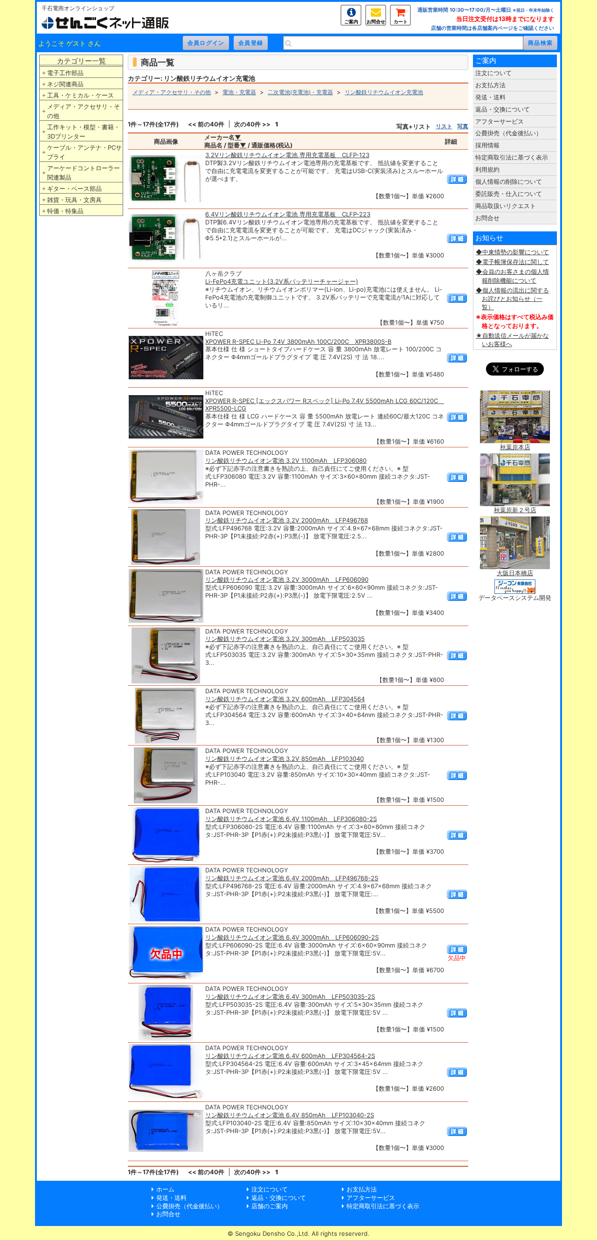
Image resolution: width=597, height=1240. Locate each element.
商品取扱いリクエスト (505, 205)
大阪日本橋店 (515, 573)
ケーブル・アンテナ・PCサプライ (84, 152)
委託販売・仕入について (508, 193)
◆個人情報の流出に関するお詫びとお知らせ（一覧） (512, 298)
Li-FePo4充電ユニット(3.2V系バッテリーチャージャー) (281, 281)
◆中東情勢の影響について (512, 252)
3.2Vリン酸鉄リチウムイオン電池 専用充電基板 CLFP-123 (287, 155)
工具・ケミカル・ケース (80, 95)
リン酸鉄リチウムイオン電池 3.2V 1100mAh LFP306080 (286, 460)
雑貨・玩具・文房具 (74, 199)
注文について (493, 73)
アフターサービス (499, 121)
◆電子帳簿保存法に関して (512, 261)
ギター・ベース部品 (74, 188)
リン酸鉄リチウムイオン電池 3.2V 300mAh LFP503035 (285, 638)
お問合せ (376, 21)
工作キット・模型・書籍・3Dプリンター (83, 131)
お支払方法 (490, 85)
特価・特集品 (65, 211)
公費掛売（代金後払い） (508, 133)
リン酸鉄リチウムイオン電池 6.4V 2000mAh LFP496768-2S (291, 878)
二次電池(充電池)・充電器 (300, 92)
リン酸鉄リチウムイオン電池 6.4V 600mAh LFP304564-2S (290, 1055)
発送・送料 (490, 97)
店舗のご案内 (269, 1206)
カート (401, 21)
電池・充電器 (239, 92)
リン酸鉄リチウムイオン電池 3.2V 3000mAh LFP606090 (286, 579)
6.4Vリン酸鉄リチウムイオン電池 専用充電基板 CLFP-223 (287, 214)
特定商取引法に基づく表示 (511, 157)
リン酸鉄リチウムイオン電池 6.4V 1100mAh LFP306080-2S (291, 818)
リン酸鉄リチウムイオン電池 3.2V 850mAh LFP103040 (284, 758)
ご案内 (351, 21)
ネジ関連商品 (65, 84)
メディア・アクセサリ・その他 (83, 111)
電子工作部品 (65, 73)
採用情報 (487, 145)
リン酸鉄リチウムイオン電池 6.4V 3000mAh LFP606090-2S (292, 937)
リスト (444, 126)
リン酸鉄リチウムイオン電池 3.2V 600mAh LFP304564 (285, 699)
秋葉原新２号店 (515, 510)
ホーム (165, 1189)
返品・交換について (502, 109)
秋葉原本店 (515, 447)
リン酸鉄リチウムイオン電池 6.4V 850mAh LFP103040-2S (289, 1115)
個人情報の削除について (508, 181)
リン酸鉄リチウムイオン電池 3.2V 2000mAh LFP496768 (286, 520)
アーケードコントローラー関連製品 (83, 172)
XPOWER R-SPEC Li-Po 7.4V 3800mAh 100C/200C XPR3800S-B (298, 341)
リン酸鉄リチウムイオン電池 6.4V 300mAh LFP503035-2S (290, 996)
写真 (462, 126)
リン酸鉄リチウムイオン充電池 (384, 92)
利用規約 (487, 169)
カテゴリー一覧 (81, 60)
